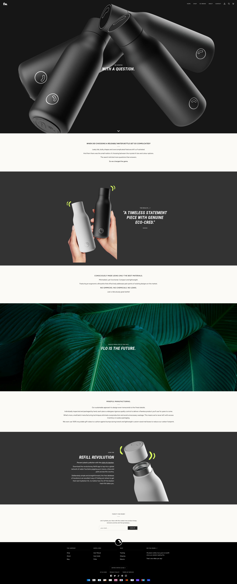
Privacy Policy (114, 572)
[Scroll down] (118, 130)
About (69, 556)
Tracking (122, 553)
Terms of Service (128, 572)
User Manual (97, 553)
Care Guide (96, 556)
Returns (122, 559)
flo (102, 572)
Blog (68, 559)
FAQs (95, 559)
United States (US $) (117, 567)
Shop (68, 553)
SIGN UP (132, 528)
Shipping (122, 556)
